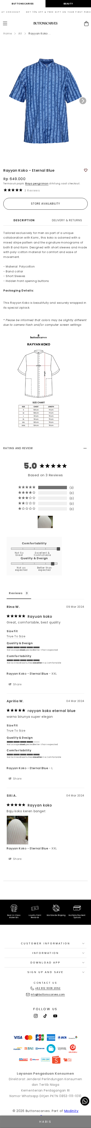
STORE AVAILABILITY (45, 203)
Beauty (68, 3)
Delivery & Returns (67, 220)
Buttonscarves (23, 3)
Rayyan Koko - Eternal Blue (27, 674)
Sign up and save (45, 972)
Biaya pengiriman (36, 183)
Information (45, 953)
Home (7, 33)
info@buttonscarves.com (48, 994)
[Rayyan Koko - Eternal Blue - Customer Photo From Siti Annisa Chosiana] (45, 522)
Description (24, 220)
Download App (45, 962)
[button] (5, 23)
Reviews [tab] (16, 593)
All (20, 33)
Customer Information (45, 943)
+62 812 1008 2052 (48, 988)
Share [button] (17, 684)
